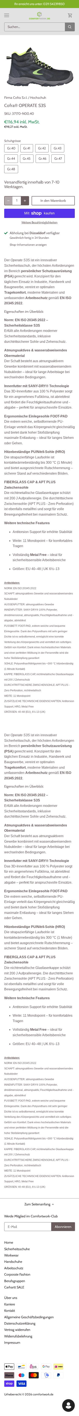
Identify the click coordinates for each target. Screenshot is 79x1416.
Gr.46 (42, 159)
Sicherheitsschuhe (17, 1249)
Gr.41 (26, 148)
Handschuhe (13, 1262)
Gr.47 (58, 159)
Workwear (11, 1255)
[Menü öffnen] (6, 15)
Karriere (9, 1304)
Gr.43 (58, 148)
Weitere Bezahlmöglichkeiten (39, 222)
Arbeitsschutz (13, 1268)
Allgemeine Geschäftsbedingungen (29, 1317)
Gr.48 (11, 169)
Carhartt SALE (14, 1287)
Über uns (10, 1298)
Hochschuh (38, 98)
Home (8, 1242)
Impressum (12, 1343)
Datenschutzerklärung (19, 1323)
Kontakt (9, 1311)
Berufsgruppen (14, 1281)
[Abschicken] (70, 27)
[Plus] (25, 200)
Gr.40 (11, 148)
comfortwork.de (43, 1394)
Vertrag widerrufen (17, 1330)
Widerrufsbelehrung (18, 1336)
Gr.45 (27, 159)
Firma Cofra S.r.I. (15, 98)
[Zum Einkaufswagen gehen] (70, 15)
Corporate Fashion (17, 1274)
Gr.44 (11, 159)
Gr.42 (42, 148)
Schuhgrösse (12, 141)
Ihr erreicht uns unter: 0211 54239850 (39, 4)
